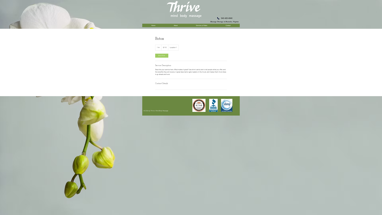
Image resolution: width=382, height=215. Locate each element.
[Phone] (218, 18)
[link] (161, 56)
